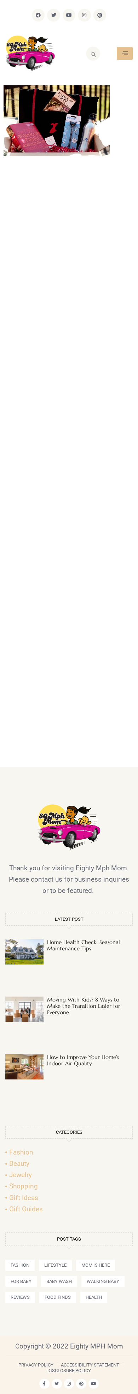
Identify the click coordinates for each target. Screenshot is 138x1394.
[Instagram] (84, 15)
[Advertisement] (69, 465)
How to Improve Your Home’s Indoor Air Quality (83, 1060)
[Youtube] (69, 15)
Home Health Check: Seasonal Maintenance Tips (83, 945)
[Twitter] (53, 15)
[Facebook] (38, 15)
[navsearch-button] (93, 54)
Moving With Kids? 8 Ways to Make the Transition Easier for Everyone (83, 1006)
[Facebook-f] (44, 1384)
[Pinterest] (99, 15)
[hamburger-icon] (125, 53)
